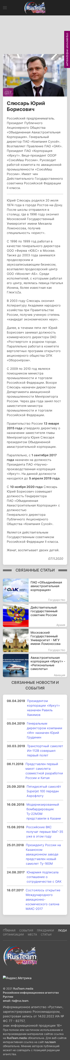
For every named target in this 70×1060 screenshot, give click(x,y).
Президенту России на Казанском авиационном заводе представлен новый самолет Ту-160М (43, 854)
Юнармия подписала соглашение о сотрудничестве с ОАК (44, 876)
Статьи (46, 934)
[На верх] (5, 929)
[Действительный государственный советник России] (35, 615)
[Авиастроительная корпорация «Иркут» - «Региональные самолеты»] (35, 665)
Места (32, 934)
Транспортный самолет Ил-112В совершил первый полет (45, 750)
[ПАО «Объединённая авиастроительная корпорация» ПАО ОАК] (35, 590)
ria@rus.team (20, 1000)
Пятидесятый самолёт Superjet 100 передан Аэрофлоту (44, 791)
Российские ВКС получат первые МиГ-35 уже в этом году (44, 831)
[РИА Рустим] (20, 956)
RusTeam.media (23, 988)
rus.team (50, 1042)
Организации (13, 934)
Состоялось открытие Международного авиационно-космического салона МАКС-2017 (43, 899)
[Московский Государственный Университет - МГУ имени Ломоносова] (35, 640)
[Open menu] (5, 7)
